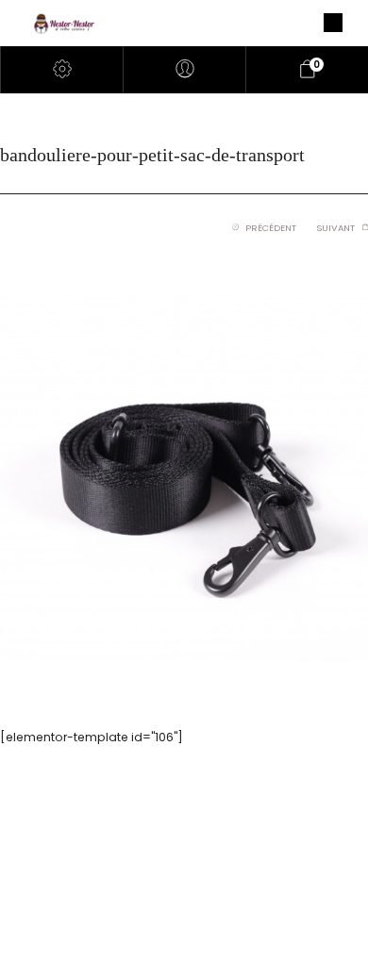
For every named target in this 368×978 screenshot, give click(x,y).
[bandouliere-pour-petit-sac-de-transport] (184, 477)
